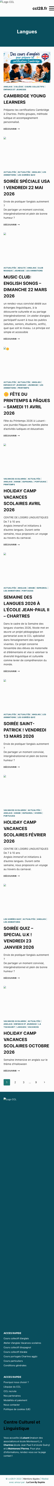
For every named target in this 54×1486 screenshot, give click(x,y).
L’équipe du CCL (12, 1386)
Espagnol (27, 482)
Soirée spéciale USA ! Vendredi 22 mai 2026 (27, 187)
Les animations (34, 271)
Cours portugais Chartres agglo (20, 1356)
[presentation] (27, 67)
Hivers (38, 813)
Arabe (17, 482)
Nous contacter (12, 1404)
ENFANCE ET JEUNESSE (15, 89)
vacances (33, 1027)
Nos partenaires (12, 1395)
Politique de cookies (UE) (17, 1409)
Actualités (10, 172)
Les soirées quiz (26, 175)
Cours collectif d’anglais (16, 1338)
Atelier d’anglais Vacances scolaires (22, 1342)
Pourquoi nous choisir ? (16, 1382)
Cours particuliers (13, 1360)
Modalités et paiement (15, 1400)
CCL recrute (10, 1391)
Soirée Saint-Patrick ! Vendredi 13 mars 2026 (25, 730)
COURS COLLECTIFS (34, 87)
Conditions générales (15, 1365)
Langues (21, 1027)
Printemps (23, 388)
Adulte (22, 268)
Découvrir (12, 129)
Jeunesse (19, 271)
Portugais (40, 482)
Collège (18, 87)
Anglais (8, 87)
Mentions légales (31, 1478)
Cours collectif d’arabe (15, 1351)
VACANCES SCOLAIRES (15, 479)
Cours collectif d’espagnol (17, 1347)
